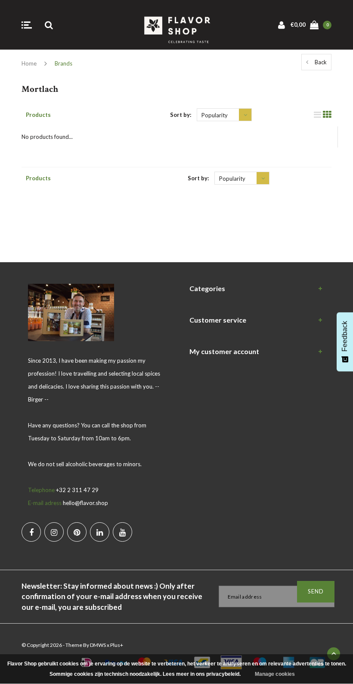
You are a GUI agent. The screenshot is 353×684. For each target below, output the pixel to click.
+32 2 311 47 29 (77, 489)
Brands (63, 63)
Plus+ (116, 645)
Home (29, 63)
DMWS (98, 645)
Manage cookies (275, 674)
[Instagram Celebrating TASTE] (54, 532)
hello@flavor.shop (85, 502)
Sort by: (180, 114)
